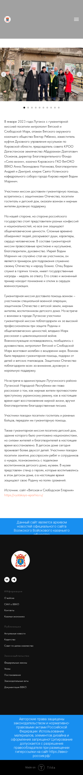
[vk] (7, 579)
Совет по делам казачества (18, 645)
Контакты (9, 610)
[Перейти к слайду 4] (36, 107)
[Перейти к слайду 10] (59, 107)
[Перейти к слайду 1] (24, 107)
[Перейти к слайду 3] (32, 107)
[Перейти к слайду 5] (39, 107)
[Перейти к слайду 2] (28, 107)
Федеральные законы (15, 662)
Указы (7, 668)
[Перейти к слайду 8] (51, 107)
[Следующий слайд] (79, 74)
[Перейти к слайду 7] (47, 107)
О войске (9, 598)
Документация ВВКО (15, 687)
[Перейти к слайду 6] (43, 107)
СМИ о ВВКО (11, 604)
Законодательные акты (16, 680)
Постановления (12, 674)
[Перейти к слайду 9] (55, 107)
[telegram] (14, 579)
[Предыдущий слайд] (3, 74)
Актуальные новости (15, 633)
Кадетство (9, 639)
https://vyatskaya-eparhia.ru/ (23, 495)
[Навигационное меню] (76, 19)
